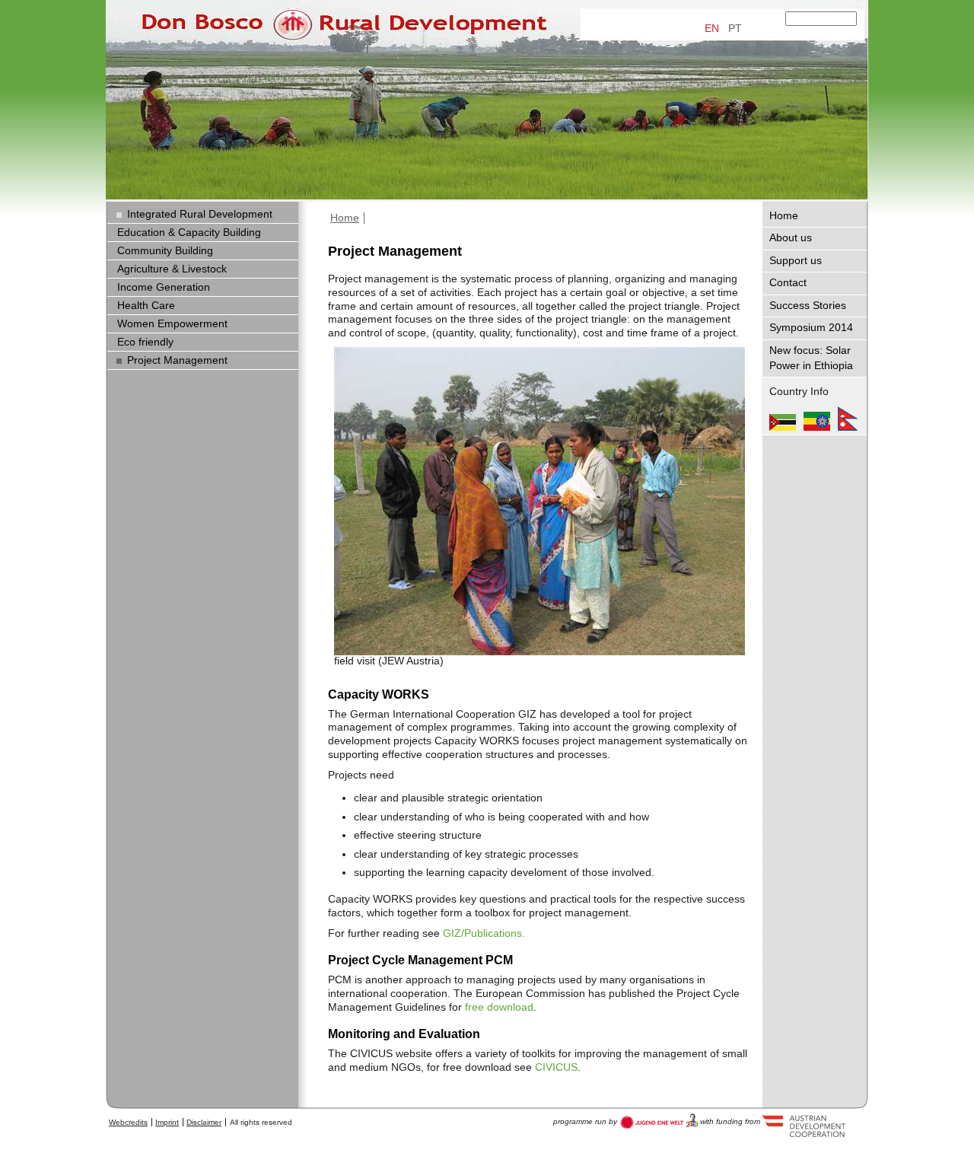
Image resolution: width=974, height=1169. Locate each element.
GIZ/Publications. (484, 933)
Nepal (848, 418)
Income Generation (163, 287)
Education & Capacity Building (189, 232)
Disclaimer (203, 1122)
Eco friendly (145, 342)
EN (712, 28)
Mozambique (782, 418)
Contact (788, 282)
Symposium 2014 (811, 327)
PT (735, 28)
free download (499, 1007)
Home (344, 218)
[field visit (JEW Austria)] (539, 501)
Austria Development (659, 1121)
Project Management (177, 360)
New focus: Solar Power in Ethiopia (811, 358)
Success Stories (807, 305)
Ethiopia (817, 418)
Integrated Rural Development (199, 214)
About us (790, 238)
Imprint (167, 1122)
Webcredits (128, 1122)
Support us (795, 260)
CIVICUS (556, 1067)
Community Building (165, 250)
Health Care (146, 305)
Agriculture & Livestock (172, 269)
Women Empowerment (172, 324)
